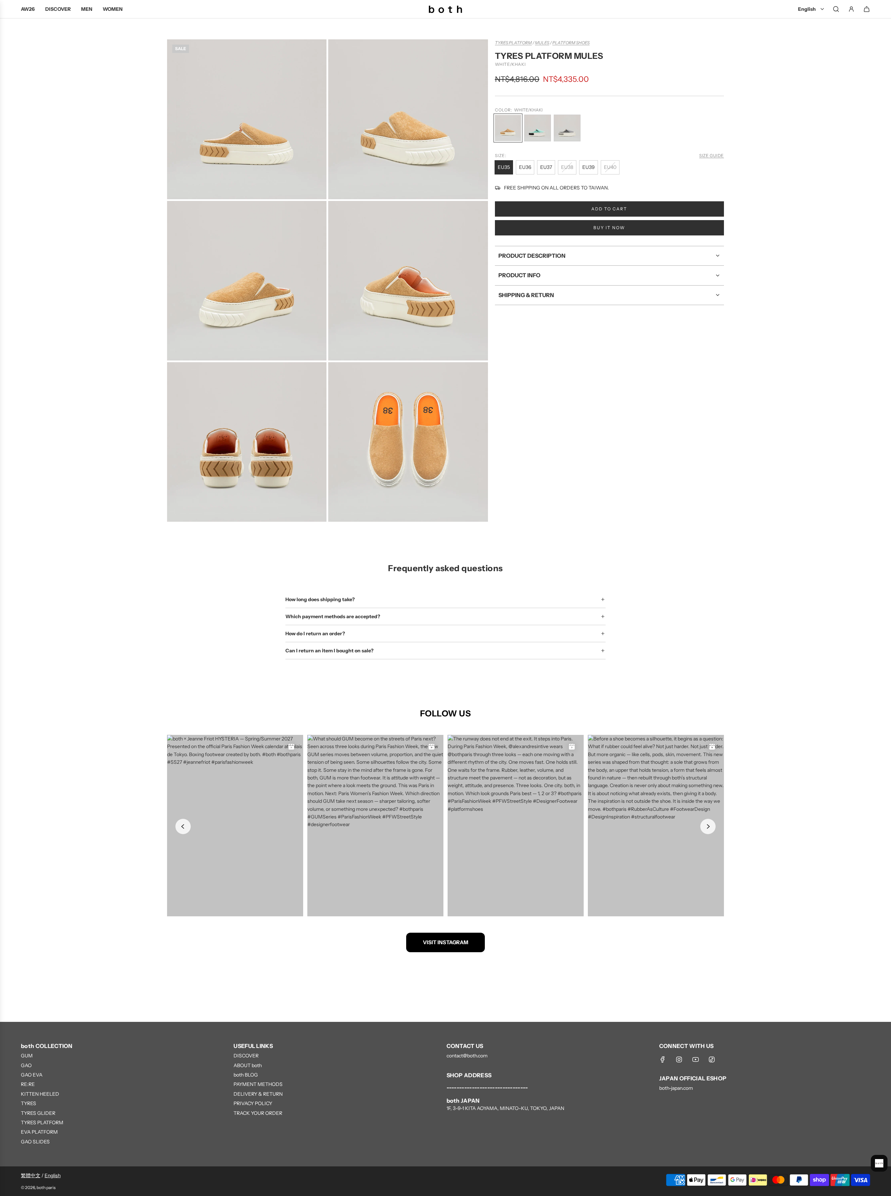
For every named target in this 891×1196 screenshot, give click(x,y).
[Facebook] (662, 1059)
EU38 (567, 167)
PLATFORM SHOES (571, 42)
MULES (542, 42)
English (53, 1175)
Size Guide (711, 155)
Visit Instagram (445, 942)
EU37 (546, 167)
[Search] (836, 9)
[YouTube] (695, 1059)
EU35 (504, 167)
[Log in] (851, 9)
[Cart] (866, 9)
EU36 (525, 167)
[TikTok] (711, 1059)
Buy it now (609, 227)
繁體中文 (30, 1175)
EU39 (588, 167)
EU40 (610, 167)
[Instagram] (679, 1059)
